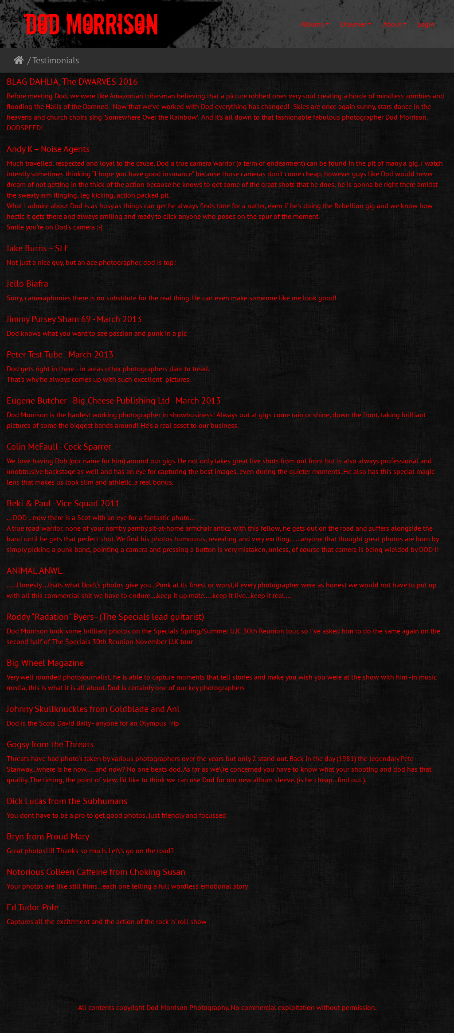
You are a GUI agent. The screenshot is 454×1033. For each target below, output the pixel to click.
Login (426, 23)
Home (20, 60)
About (392, 23)
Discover (353, 23)
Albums (312, 23)
